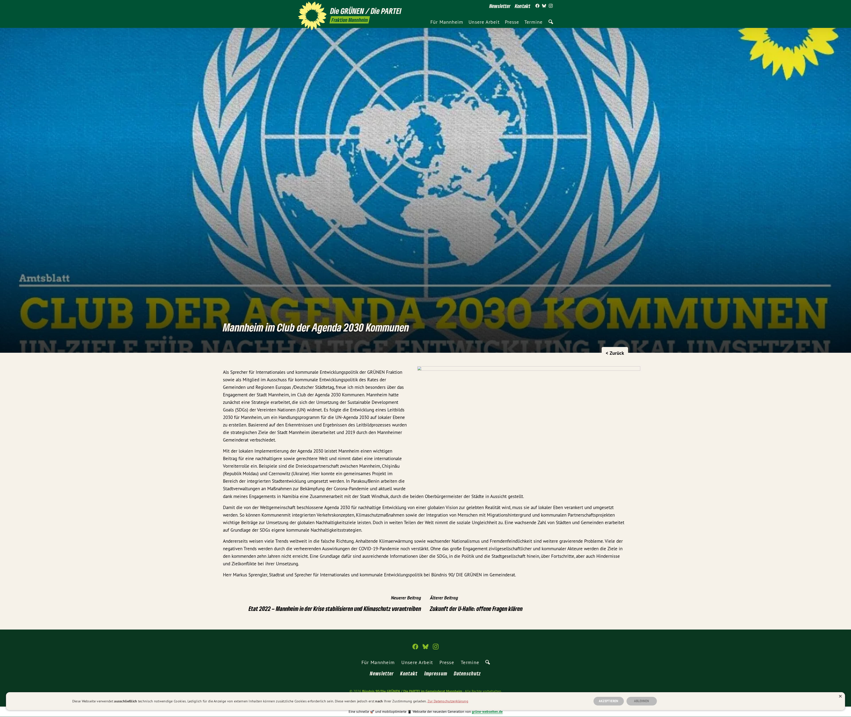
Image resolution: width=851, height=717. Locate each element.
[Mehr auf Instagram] (550, 6)
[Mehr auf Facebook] (537, 6)
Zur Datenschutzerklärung (447, 701)
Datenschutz (467, 673)
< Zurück (615, 353)
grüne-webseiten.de (487, 711)
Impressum (435, 673)
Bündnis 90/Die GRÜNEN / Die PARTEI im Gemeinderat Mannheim (412, 691)
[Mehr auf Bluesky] (544, 6)
